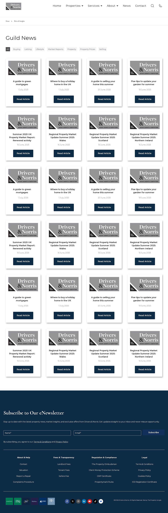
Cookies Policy (144, 476)
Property (71, 49)
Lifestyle (40, 49)
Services (93, 5)
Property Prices (87, 49)
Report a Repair (23, 476)
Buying (16, 49)
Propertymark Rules (104, 482)
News (127, 5)
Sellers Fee (64, 476)
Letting (28, 49)
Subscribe (153, 432)
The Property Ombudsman (104, 464)
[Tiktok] (95, 501)
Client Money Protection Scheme (104, 470)
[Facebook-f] (67, 501)
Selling (102, 49)
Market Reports (55, 49)
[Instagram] (78, 501)
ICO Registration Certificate (144, 482)
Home (57, 5)
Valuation (23, 470)
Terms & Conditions (42, 442)
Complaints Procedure (23, 482)
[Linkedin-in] (84, 501)
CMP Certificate (104, 476)
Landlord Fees (63, 464)
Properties (73, 5)
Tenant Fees (63, 470)
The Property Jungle (154, 500)
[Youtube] (89, 501)
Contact (140, 5)
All (8, 49)
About (111, 5)
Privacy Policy (62, 442)
